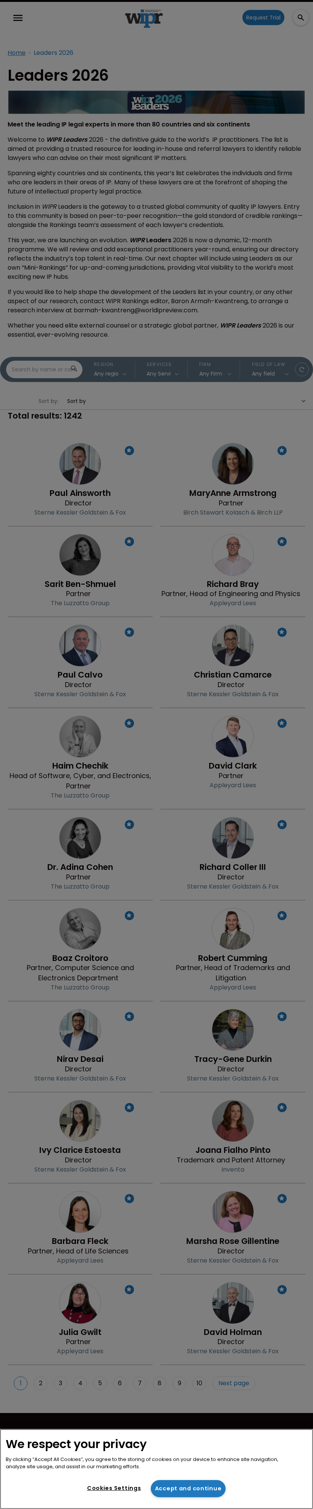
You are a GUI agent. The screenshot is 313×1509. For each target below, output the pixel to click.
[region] (156, 1469)
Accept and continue (188, 1488)
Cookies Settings (114, 1488)
